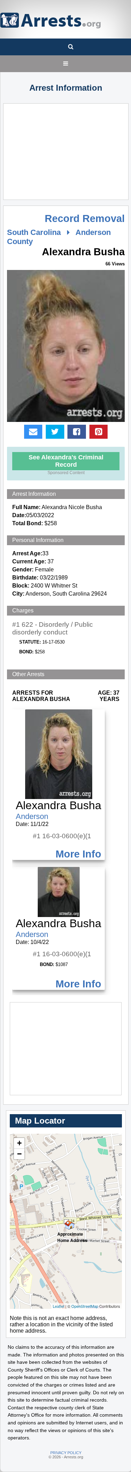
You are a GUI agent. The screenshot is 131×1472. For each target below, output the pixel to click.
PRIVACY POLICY (65, 1453)
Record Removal (85, 218)
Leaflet (58, 1306)
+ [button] (19, 1143)
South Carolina (34, 232)
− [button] (19, 1154)
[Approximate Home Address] (66, 1221)
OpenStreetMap (84, 1306)
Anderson (32, 816)
